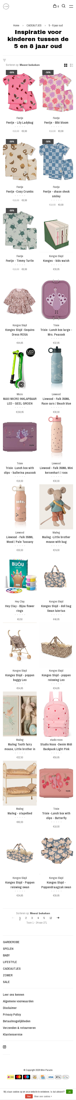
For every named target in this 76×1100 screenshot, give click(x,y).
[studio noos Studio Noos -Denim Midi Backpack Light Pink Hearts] (56, 715)
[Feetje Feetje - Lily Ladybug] (20, 93)
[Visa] (50, 1078)
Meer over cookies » (43, 1096)
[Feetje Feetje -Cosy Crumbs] (20, 162)
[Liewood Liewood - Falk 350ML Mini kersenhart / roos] (56, 438)
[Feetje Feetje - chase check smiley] (56, 162)
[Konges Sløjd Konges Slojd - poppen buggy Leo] (20, 645)
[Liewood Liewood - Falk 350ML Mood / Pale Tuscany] (20, 507)
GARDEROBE (11, 942)
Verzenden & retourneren (19, 1028)
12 (50, 918)
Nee (29, 1096)
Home (16, 25)
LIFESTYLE (10, 962)
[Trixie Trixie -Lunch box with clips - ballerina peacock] (20, 438)
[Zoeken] (64, 6)
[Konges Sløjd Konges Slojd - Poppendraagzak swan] (56, 853)
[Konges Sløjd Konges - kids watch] (56, 231)
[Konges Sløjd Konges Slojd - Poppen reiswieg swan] (20, 853)
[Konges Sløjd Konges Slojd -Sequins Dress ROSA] (20, 300)
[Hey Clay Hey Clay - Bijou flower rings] (20, 576)
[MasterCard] (18, 1078)
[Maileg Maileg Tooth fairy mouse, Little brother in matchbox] (20, 715)
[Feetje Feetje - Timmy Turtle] (20, 231)
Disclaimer (10, 1008)
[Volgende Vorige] (58, 918)
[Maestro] (26, 1078)
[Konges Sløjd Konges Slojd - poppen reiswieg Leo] (56, 645)
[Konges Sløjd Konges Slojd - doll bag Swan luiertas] (56, 576)
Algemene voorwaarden (18, 1001)
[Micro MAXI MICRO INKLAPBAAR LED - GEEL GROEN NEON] (20, 369)
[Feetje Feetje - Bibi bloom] (56, 93)
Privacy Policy (12, 1014)
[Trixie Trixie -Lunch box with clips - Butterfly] (56, 784)
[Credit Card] (42, 1078)
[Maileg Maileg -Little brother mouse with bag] (56, 507)
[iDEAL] (10, 1078)
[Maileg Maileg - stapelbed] (20, 784)
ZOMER (7, 975)
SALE (6, 982)
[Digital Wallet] (62, 1078)
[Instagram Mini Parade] (4, 1047)
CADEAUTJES (34, 25)
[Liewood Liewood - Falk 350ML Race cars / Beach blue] (56, 369)
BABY (6, 955)
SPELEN (8, 948)
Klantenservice (12, 1034)
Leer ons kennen (13, 994)
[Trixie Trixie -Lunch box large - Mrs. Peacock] (56, 300)
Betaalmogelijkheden (16, 1021)
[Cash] (34, 1078)
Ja (69, 1091)
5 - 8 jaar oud (56, 25)
